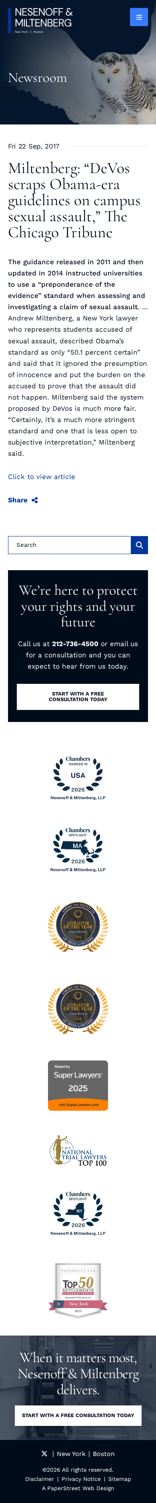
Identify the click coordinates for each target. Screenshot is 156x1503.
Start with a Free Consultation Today (78, 1415)
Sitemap (119, 1479)
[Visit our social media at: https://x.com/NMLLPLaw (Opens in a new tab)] (44, 1454)
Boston (104, 1454)
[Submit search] (139, 545)
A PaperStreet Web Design (78, 1488)
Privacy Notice (81, 1479)
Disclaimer (39, 1479)
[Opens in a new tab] (78, 1290)
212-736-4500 (75, 644)
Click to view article (41, 477)
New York (71, 1454)
